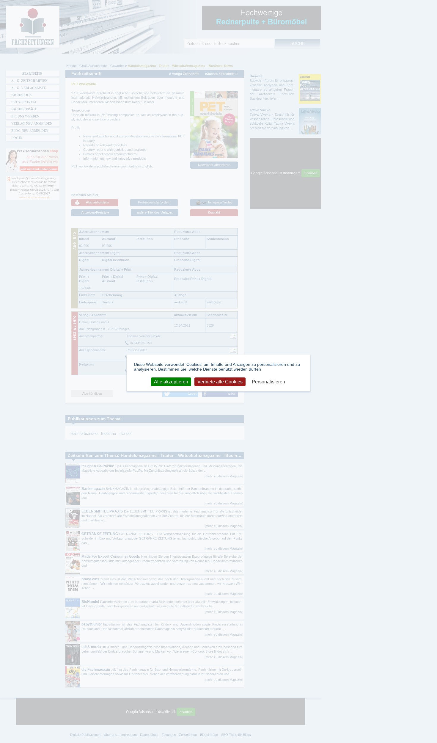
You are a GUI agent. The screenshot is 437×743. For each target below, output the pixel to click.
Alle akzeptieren (171, 381)
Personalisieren (268, 381)
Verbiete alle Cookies (220, 381)
